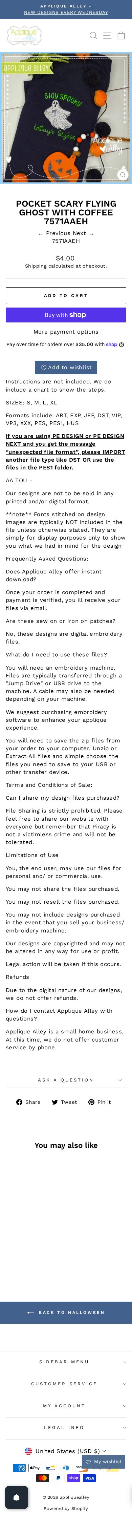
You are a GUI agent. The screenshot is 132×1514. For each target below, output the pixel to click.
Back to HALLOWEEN (71, 1312)
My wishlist (107, 1461)
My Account (64, 1405)
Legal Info (64, 1427)
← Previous (55, 233)
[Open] (16, 1497)
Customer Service (64, 1383)
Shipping (35, 266)
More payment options (66, 332)
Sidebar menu (64, 1361)
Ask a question (66, 1079)
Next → (83, 233)
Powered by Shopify (66, 1508)
